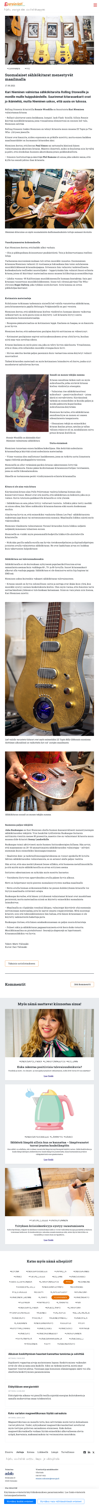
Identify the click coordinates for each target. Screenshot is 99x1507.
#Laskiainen (20, 1323)
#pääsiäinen (30, 1344)
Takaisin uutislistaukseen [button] (21, 963)
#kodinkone (84, 1281)
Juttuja (20, 1452)
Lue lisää (48, 1076)
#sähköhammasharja (50, 1338)
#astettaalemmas (20, 1328)
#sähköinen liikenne (20, 1297)
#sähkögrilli (76, 1338)
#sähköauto (18, 1318)
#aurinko (41, 1313)
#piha (78, 1302)
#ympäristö (43, 1302)
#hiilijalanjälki (81, 1313)
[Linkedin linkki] (89, 1454)
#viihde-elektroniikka (20, 1281)
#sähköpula (80, 1318)
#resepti (38, 1292)
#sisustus (65, 1323)
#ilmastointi (74, 1307)
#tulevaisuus (19, 1292)
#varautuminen (58, 1220)
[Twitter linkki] (93, 1454)
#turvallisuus (38, 1220)
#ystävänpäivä (23, 1338)
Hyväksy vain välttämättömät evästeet (61, 1501)
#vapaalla (60, 1271)
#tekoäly (37, 1318)
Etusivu (9, 1452)
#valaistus (59, 1313)
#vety (47, 1344)
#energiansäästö (43, 1323)
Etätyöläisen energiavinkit (23, 1386)
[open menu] (95, 5)
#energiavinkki (81, 1271)
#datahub (84, 1328)
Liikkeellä (42, 1452)
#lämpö (42, 1297)
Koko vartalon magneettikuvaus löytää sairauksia (37, 1413)
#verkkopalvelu (25, 1287)
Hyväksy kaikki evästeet (20, 1501)
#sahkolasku (44, 1328)
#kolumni (72, 1061)
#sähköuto (24, 1333)
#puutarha (24, 1302)
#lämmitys (56, 1137)
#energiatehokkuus (37, 1137)
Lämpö (54, 1452)
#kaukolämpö (52, 1307)
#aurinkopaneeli (58, 1318)
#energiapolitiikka (30, 1061)
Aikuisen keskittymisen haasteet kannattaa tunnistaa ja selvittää (46, 1354)
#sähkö (68, 1137)
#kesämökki (76, 1287)
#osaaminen (13, 68)
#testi (81, 1323)
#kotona (14, 1271)
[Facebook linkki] (85, 1454)
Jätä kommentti (82, 984)
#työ (27, 68)
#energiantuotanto (52, 1287)
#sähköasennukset (47, 1333)
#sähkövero (65, 1328)
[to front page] (14, 4)
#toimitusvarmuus (19, 1313)
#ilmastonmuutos (54, 1061)
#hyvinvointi (80, 1292)
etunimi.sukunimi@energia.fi (47, 1478)
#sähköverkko (77, 1276)
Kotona (30, 1452)
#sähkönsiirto (81, 1297)
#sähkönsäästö (66, 1344)
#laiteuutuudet (58, 1292)
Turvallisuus (67, 1452)
